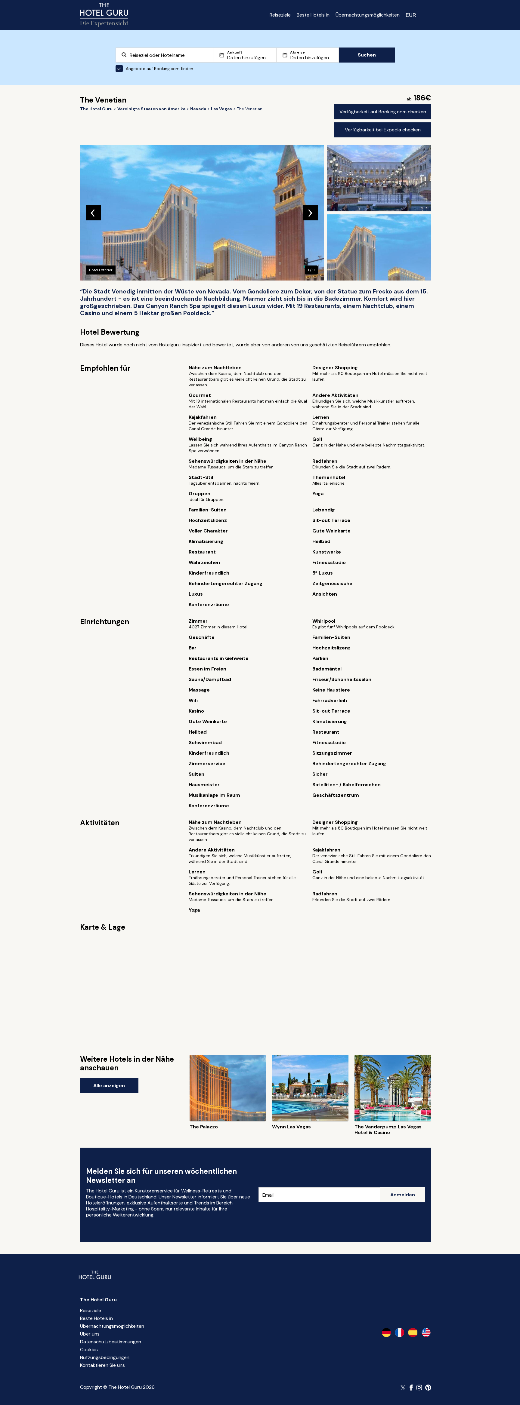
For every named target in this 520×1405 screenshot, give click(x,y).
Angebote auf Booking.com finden (159, 68)
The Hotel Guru (98, 1299)
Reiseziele (280, 15)
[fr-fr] (400, 1332)
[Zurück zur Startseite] (104, 15)
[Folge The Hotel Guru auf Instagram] (419, 1388)
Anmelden (402, 1195)
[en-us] (426, 1332)
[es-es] (413, 1332)
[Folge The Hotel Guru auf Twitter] (404, 1388)
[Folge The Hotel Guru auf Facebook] (411, 1388)
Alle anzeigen (109, 1085)
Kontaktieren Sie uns (102, 1365)
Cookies (89, 1349)
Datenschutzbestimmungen (110, 1342)
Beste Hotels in (313, 15)
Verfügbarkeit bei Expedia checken (383, 130)
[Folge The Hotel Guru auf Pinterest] (428, 1388)
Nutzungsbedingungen (104, 1357)
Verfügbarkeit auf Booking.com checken (382, 112)
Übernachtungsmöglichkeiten (368, 15)
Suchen (367, 55)
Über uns (90, 1334)
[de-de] (386, 1332)
